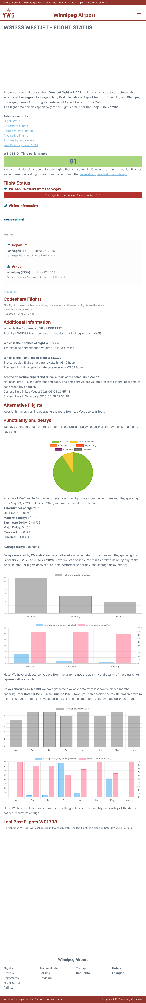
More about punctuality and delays (103, 174)
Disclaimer (40, 999)
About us (61, 999)
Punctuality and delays (19, 140)
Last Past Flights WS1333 (21, 145)
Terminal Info (49, 968)
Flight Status (12, 121)
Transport (83, 968)
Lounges (118, 973)
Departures (11, 978)
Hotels (116, 968)
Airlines (8, 987)
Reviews (46, 978)
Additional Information (19, 130)
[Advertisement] (73, 61)
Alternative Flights (16, 135)
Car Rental (83, 973)
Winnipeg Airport (74, 15)
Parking (45, 973)
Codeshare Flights (16, 125)
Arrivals (9, 973)
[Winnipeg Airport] (8, 13)
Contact (51, 999)
